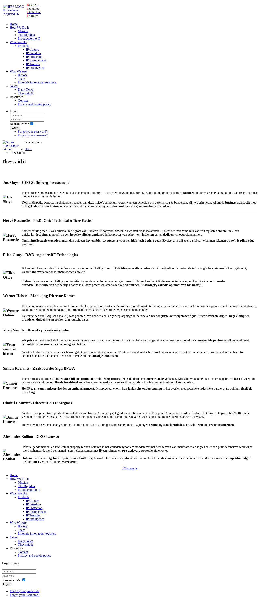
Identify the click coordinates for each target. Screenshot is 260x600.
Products (23, 45)
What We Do (18, 42)
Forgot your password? (33, 131)
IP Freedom (33, 53)
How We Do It (19, 27)
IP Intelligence (35, 67)
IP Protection (34, 56)
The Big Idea (26, 35)
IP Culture (32, 49)
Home (14, 24)
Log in (14, 127)
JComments (130, 468)
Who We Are (18, 71)
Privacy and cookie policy (34, 104)
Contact (23, 100)
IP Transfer (33, 64)
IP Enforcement (36, 60)
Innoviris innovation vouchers (37, 82)
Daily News (25, 89)
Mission (23, 31)
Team (21, 78)
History (22, 75)
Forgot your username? (33, 135)
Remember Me (19, 123)
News (13, 86)
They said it (25, 93)
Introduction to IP (29, 38)
